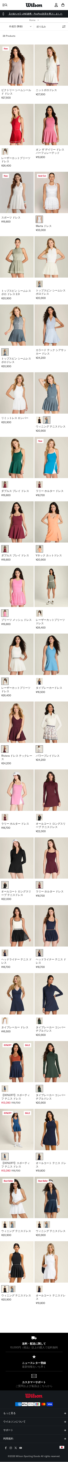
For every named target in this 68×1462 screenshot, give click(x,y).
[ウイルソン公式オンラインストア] (34, 1396)
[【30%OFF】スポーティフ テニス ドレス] (17, 1061)
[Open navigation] (4, 4)
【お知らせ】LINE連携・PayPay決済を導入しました (35, 13)
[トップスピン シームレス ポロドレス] (17, 325)
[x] (16, 1448)
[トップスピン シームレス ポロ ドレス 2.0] (17, 257)
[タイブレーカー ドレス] (17, 993)
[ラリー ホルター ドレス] (17, 790)
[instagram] (11, 1448)
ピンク (4, 613)
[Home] (34, 5)
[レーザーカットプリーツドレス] (17, 124)
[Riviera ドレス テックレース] (17, 722)
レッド (4, 749)
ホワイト (39, 749)
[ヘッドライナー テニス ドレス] (17, 926)
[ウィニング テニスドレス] (17, 1197)
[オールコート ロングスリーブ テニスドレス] (17, 858)
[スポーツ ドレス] (17, 192)
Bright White (39, 219)
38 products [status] (9, 35)
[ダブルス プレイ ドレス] (17, 457)
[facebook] (6, 1448)
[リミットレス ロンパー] (17, 393)
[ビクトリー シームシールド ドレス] (17, 65)
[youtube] (21, 1448)
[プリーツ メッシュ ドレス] (17, 586)
